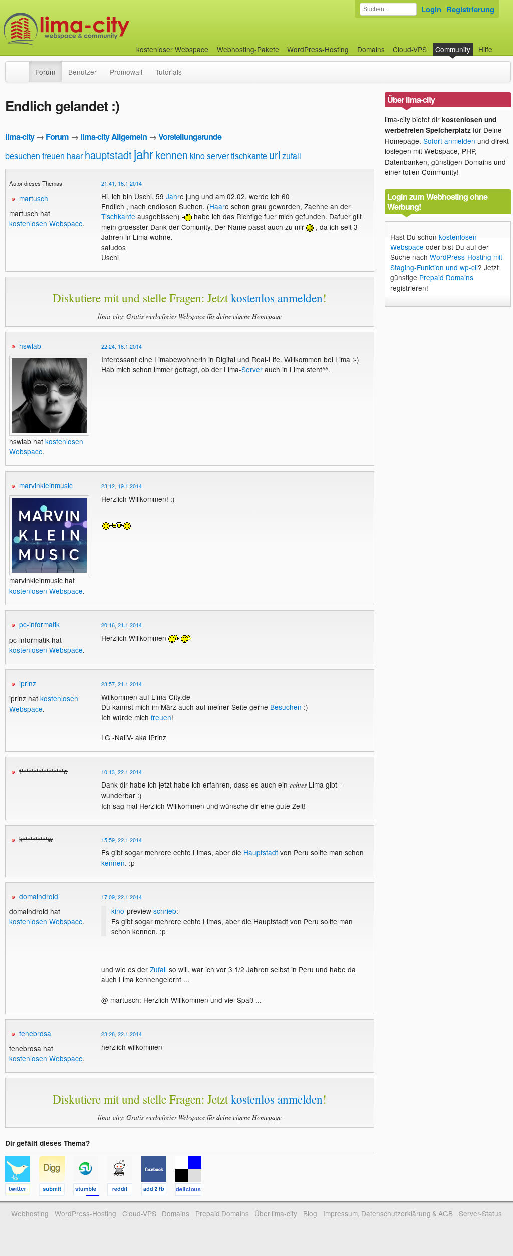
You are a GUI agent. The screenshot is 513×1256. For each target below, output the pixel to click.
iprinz (27, 683)
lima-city (19, 136)
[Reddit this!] (124, 1191)
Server (252, 369)
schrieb (164, 911)
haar (75, 156)
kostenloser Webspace (172, 49)
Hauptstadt (260, 852)
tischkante (249, 156)
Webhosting (30, 1213)
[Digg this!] (56, 1191)
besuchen (22, 156)
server (218, 156)
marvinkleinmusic (46, 485)
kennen (171, 154)
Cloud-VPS (410, 49)
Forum (45, 72)
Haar (217, 206)
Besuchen (286, 707)
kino (197, 156)
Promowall (126, 72)
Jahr (173, 196)
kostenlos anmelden (277, 297)
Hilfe (485, 49)
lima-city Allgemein (113, 136)
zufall (291, 156)
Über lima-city (275, 1213)
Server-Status (480, 1213)
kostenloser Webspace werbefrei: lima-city (104, 29)
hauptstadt (108, 154)
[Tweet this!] (22, 1191)
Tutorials (168, 72)
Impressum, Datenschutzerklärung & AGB (388, 1213)
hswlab (30, 346)
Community (452, 49)
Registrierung (470, 9)
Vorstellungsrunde (189, 136)
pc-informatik (39, 624)
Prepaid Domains (446, 277)
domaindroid (38, 896)
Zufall (158, 969)
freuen (53, 156)
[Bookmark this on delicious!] (191, 1191)
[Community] (22, 67)
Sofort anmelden (449, 141)
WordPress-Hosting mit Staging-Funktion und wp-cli (446, 262)
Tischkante (118, 216)
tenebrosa (35, 1033)
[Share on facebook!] (158, 1191)
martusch (33, 198)
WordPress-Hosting (318, 49)
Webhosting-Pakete (248, 49)
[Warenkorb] (500, 44)
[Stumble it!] (90, 1191)
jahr (143, 154)
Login (431, 9)
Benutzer (82, 72)
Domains (371, 49)
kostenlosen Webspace (46, 223)
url (274, 154)
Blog (310, 1213)
